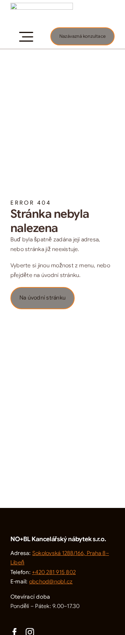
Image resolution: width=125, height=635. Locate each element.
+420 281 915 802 (54, 572)
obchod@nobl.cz (51, 581)
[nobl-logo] (41, 5)
